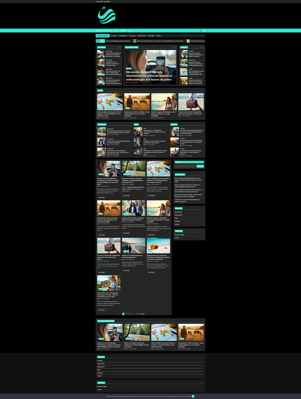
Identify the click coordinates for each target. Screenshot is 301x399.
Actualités (152, 35)
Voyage (130, 30)
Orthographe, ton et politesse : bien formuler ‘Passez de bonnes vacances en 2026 (101, 53)
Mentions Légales (179, 234)
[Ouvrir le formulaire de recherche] (204, 30)
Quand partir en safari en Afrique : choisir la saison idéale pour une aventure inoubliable (184, 72)
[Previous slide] (118, 47)
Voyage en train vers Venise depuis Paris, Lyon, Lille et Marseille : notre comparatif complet (174, 141)
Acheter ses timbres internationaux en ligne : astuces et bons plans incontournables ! (101, 81)
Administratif (99, 30)
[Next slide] (120, 47)
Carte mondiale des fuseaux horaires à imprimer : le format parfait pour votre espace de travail (182, 41)
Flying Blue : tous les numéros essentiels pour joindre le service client (138, 141)
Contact (177, 237)
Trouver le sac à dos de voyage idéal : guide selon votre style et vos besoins (108, 257)
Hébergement (108, 30)
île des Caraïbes (164, 228)
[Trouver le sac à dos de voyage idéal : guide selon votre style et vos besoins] (191, 101)
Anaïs (128, 82)
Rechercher (179, 162)
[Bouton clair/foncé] (201, 30)
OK (193, 396)
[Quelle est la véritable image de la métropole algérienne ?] (133, 245)
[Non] (299, 396)
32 (137, 314)
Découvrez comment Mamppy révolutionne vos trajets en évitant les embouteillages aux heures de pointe (174, 131)
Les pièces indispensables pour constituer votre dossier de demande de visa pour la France (101, 72)
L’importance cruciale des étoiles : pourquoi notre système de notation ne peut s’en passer (138, 152)
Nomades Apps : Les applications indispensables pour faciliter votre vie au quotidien (138, 131)
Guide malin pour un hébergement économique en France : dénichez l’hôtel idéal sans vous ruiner (101, 152)
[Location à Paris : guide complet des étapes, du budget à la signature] (133, 208)
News (116, 30)
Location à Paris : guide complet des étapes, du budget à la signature (184, 81)
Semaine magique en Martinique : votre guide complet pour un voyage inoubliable (163, 114)
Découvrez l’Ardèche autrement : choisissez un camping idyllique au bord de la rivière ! (127, 41)
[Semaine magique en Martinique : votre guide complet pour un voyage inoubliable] (164, 101)
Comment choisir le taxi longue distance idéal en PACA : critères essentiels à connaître (174, 152)
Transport (122, 30)
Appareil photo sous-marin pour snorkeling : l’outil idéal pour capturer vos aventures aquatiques (158, 257)
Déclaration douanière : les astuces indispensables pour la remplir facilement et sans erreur (101, 62)
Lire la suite (102, 198)
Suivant (142, 314)
